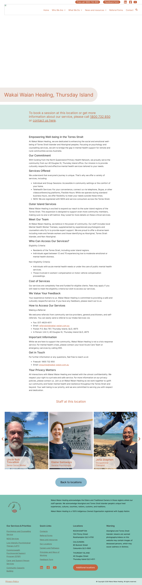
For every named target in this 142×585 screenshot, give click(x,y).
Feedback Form (46, 559)
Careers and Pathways (49, 548)
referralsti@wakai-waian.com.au (54, 326)
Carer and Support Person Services (18, 562)
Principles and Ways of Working (49, 553)
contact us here (44, 120)
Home (46, 10)
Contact (129, 10)
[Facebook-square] (48, 567)
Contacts (44, 531)
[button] (3, 439)
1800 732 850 (100, 116)
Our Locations (46, 544)
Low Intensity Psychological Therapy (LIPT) (18, 544)
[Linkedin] (41, 567)
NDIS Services (13, 539)
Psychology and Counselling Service (19, 533)
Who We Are (57, 10)
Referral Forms (116, 10)
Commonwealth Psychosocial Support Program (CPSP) (16, 553)
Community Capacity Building (16, 569)
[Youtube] (54, 567)
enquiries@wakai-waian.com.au (54, 365)
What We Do (74, 10)
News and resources (94, 10)
